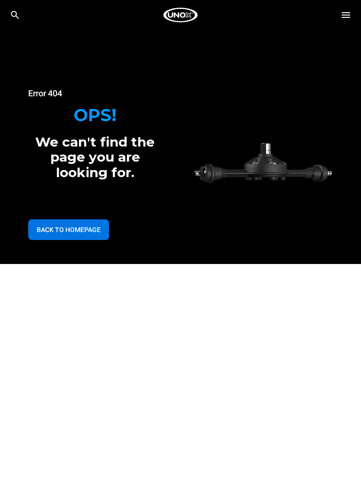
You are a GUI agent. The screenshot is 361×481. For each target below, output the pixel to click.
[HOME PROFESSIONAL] (180, 15)
